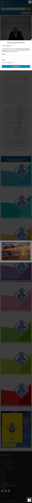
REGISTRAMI (16, 66)
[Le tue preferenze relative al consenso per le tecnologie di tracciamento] (29, 500)
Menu (30, 2)
